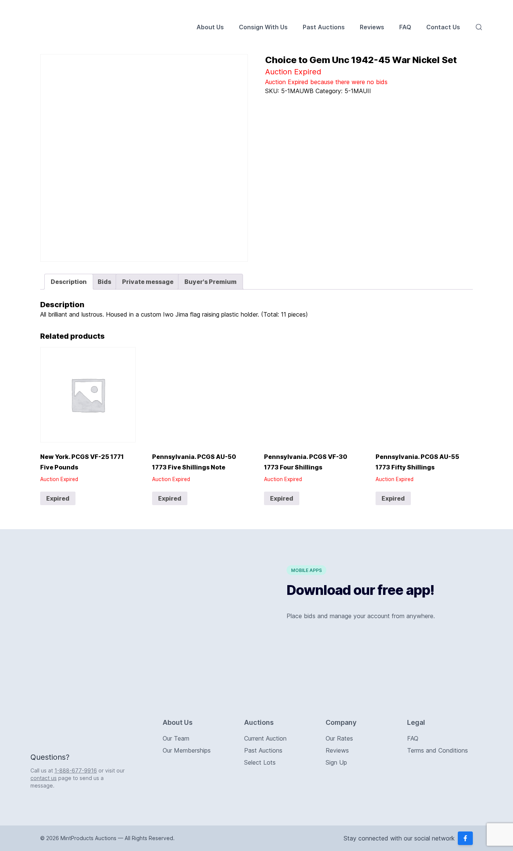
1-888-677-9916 (75, 770)
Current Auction (265, 738)
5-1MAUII (357, 91)
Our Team (176, 738)
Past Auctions (324, 27)
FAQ (405, 27)
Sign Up (336, 762)
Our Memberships (187, 750)
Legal (416, 722)
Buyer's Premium (210, 281)
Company (341, 722)
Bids (104, 281)
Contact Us (443, 27)
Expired (57, 498)
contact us (43, 778)
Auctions (259, 722)
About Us (210, 27)
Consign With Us (263, 27)
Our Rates (339, 738)
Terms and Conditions (437, 750)
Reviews (372, 27)
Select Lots (260, 762)
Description (69, 281)
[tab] (68, 282)
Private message (148, 281)
